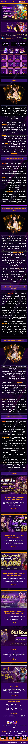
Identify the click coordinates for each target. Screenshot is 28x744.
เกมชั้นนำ (23, 731)
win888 (4, 135)
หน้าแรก (4, 731)
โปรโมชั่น (16, 731)
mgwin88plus (9, 191)
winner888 (14, 153)
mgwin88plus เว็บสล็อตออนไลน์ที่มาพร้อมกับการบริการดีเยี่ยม (14, 612)
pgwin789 (5, 323)
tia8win (14, 650)
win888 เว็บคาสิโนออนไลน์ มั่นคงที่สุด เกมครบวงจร (14, 536)
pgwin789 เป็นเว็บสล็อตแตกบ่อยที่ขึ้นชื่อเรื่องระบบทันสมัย (14, 574)
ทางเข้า (10, 731)
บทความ (8, 733)
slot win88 (7, 143)
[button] (13, 2)
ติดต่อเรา (20, 733)
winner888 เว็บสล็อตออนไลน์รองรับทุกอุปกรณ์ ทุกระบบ (14, 498)
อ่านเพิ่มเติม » (14, 508)
